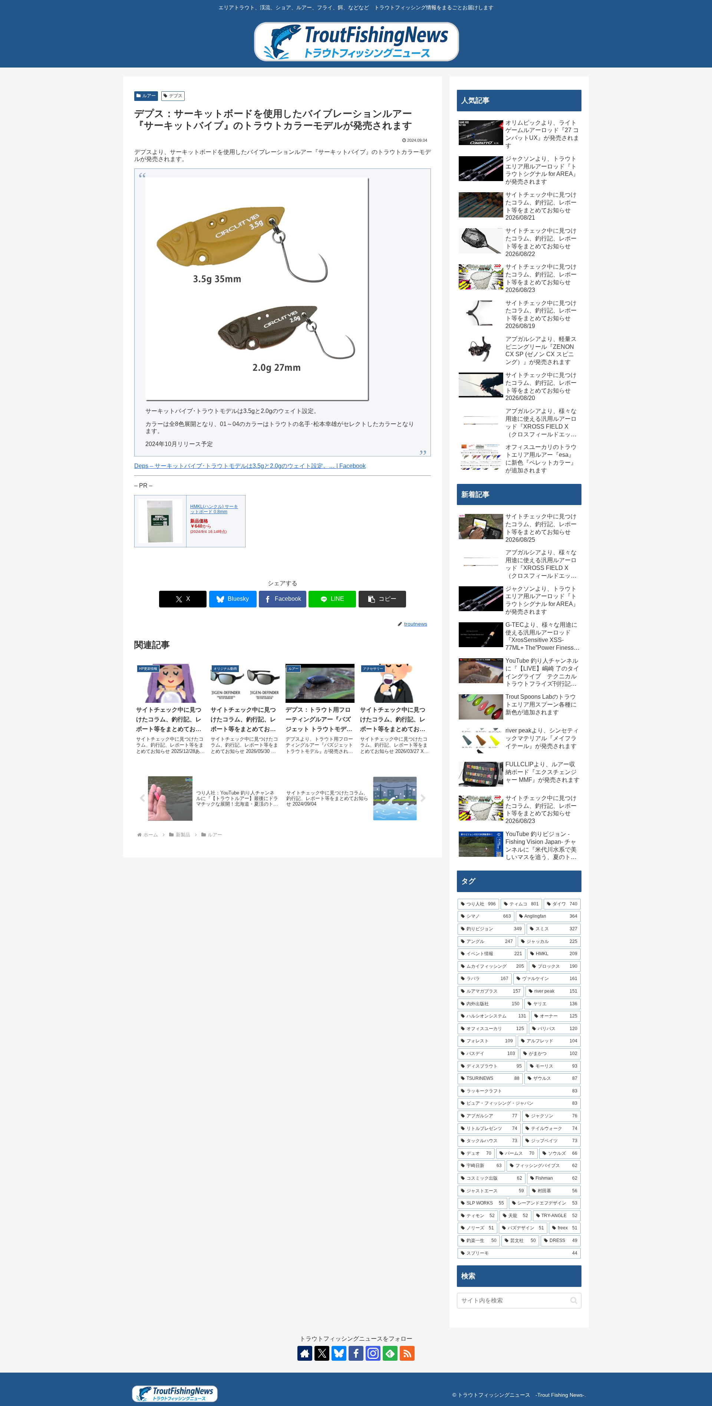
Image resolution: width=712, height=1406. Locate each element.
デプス (175, 95)
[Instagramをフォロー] (373, 1353)
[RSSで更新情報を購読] (407, 1353)
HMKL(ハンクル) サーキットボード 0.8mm (214, 509)
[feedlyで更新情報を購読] (390, 1353)
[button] (382, 599)
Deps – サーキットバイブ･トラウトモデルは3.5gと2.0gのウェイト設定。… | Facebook (250, 466)
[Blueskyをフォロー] (339, 1353)
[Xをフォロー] (321, 1353)
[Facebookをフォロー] (356, 1353)
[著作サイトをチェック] (304, 1353)
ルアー (149, 95)
